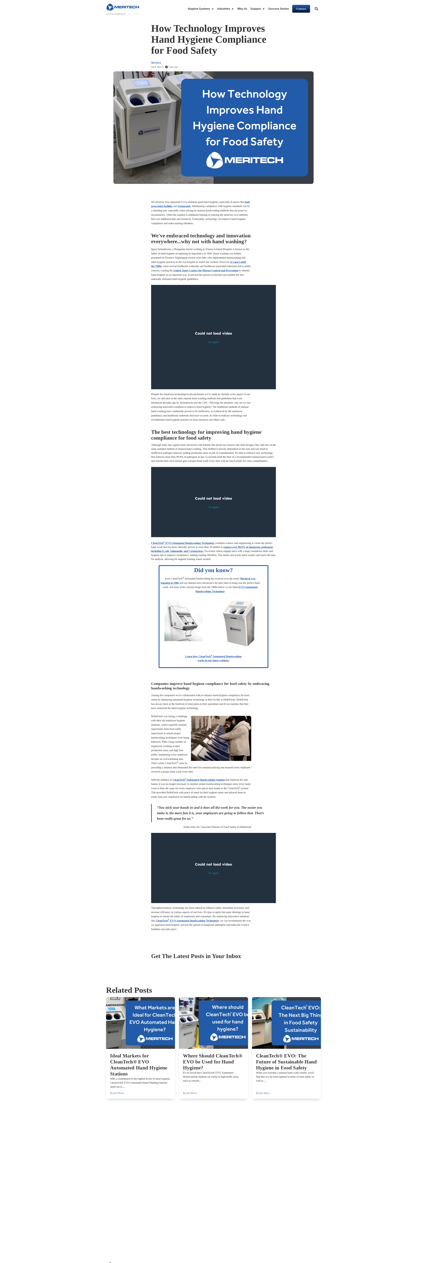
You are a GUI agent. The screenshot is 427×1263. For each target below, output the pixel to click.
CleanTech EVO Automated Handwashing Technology (183, 543)
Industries (223, 8)
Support (256, 8)
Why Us (242, 8)
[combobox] (317, 8)
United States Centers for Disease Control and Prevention (205, 270)
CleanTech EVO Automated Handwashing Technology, (188, 920)
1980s (158, 266)
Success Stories (278, 8)
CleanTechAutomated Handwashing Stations (199, 779)
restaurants (184, 206)
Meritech (156, 62)
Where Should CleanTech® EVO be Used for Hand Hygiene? (212, 1061)
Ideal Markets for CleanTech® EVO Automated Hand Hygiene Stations (138, 1064)
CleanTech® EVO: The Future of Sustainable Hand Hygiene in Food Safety (286, 1061)
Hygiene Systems (199, 8)
